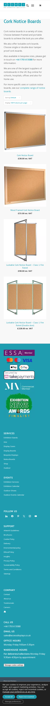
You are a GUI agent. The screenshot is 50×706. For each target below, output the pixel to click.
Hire (5, 442)
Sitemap (7, 573)
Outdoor (7, 468)
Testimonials (9, 603)
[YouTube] (36, 516)
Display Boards (10, 451)
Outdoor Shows (10, 490)
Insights (7, 556)
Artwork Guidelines (11, 530)
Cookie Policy (9, 539)
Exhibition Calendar (11, 486)
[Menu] (32, 5)
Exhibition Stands (11, 437)
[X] (24, 516)
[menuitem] (26, 5)
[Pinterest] (18, 516)
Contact (7, 594)
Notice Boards (9, 459)
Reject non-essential (26, 697)
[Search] (26, 5)
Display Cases (9, 446)
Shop (6, 463)
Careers (7, 607)
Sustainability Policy (12, 565)
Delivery (7, 543)
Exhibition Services (11, 482)
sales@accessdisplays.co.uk (17, 635)
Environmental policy (12, 548)
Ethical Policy (9, 552)
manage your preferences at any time (19, 692)
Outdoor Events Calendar (14, 495)
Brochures (8, 535)
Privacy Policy (9, 561)
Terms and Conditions (12, 569)
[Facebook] (12, 516)
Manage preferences (13, 701)
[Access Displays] (21, 5)
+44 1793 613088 (24, 59)
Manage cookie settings (14, 665)
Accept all (9, 697)
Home (5, 612)
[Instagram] (30, 516)
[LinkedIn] (6, 516)
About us (7, 598)
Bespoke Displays (11, 455)
